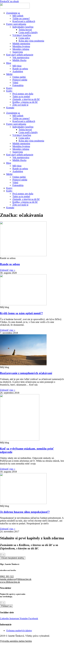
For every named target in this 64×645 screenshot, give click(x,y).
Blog (8, 63)
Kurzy (9, 88)
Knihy (9, 91)
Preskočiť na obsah (9, 1)
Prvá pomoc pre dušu (22, 93)
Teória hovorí (25, 29)
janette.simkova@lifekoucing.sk (15, 579)
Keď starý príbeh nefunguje (19, 54)
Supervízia (17, 52)
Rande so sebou (20, 68)
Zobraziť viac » (7, 270)
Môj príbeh (17, 15)
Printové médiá (19, 79)
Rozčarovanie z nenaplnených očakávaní (26, 373)
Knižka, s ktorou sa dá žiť (25, 102)
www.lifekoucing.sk (10, 582)
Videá (15, 82)
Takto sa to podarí (21, 96)
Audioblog (17, 71)
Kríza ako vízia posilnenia (31, 40)
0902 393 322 (7, 576)
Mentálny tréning (20, 49)
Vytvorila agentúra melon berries (16, 641)
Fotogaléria (17, 85)
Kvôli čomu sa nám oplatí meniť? (21, 313)
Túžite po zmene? (21, 18)
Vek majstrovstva (20, 57)
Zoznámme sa (13, 13)
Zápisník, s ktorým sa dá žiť (26, 99)
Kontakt (10, 107)
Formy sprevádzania (16, 24)
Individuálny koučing (22, 27)
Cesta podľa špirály (28, 32)
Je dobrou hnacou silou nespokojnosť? (25, 511)
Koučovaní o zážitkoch (23, 21)
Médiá (9, 74)
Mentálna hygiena (21, 46)
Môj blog (16, 66)
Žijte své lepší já (20, 105)
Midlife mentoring (21, 43)
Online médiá (19, 77)
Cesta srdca (24, 38)
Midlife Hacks (19, 60)
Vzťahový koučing (21, 35)
